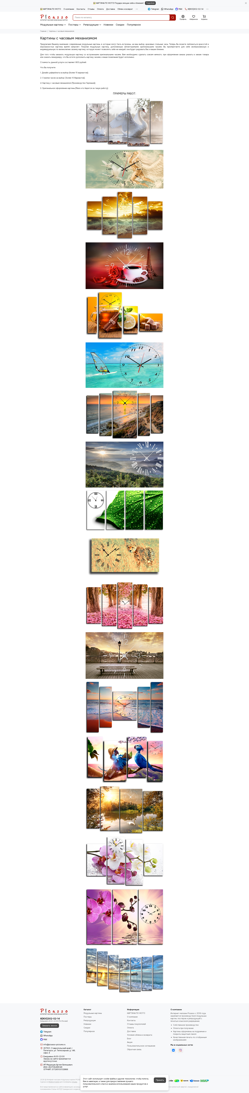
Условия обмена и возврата (139, 1035)
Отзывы (91, 9)
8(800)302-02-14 (195, 9)
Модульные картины (51, 24)
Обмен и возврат (125, 9)
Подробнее (150, 3)
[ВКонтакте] (173, 1050)
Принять (160, 1080)
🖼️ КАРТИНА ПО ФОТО (50, 9)
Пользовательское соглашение (141, 1046)
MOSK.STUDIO (54, 1082)
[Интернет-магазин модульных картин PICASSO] (54, 17)
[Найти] (173, 17)
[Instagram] (180, 1050)
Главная (43, 31)
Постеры (73, 24)
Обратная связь (134, 1049)
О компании (69, 9)
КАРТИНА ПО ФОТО (136, 1013)
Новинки (108, 24)
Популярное (134, 24)
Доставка (110, 9)
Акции (129, 1042)
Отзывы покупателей (136, 1024)
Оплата (100, 9)
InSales (74, 1082)
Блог (129, 1038)
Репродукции (91, 24)
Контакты (81, 9)
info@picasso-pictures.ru (54, 1044)
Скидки (120, 24)
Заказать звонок (49, 1025)
